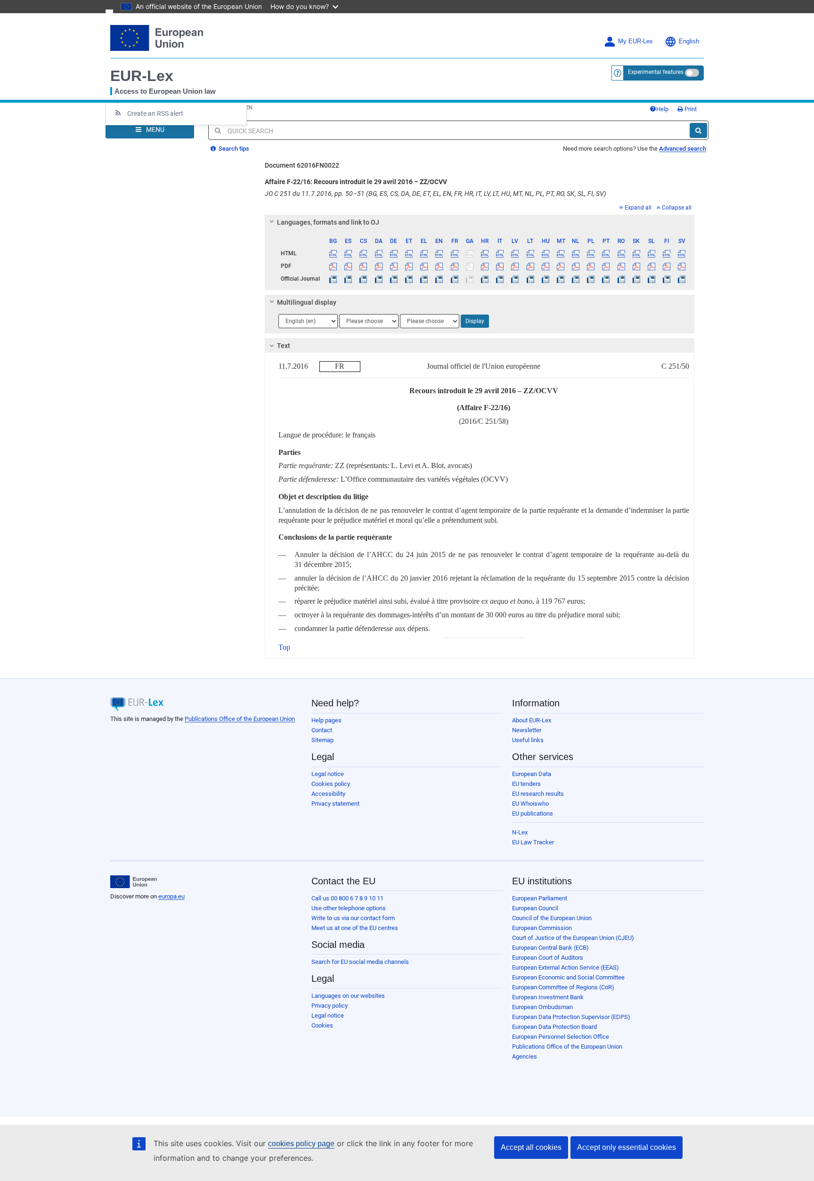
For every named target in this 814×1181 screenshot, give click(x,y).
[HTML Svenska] (682, 253)
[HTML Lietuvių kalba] (530, 253)
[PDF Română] (621, 266)
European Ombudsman (542, 1007)
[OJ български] (333, 279)
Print (690, 109)
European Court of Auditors (547, 957)
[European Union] (133, 882)
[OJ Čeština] (363, 279)
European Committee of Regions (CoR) (563, 987)
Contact (321, 730)
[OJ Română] (621, 279)
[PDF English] (439, 266)
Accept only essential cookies (626, 1147)
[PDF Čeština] (363, 266)
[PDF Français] (454, 266)
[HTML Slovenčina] (636, 253)
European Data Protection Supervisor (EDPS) (571, 1016)
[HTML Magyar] (545, 253)
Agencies (524, 1056)
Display (474, 321)
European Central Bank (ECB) (550, 947)
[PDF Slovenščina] (651, 266)
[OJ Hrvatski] (484, 279)
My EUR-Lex (635, 41)
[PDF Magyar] (545, 266)
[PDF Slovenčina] (636, 266)
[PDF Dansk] (378, 266)
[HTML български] (333, 253)
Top (284, 647)
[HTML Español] (348, 253)
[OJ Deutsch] (393, 279)
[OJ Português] (606, 279)
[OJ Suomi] (666, 279)
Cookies (322, 1025)
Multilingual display (306, 302)
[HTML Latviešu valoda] (515, 253)
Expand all (638, 207)
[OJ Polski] (591, 279)
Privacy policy (329, 1005)
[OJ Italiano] (500, 279)
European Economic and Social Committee (568, 977)
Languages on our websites (348, 995)
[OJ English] (439, 279)
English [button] (689, 41)
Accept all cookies (531, 1147)
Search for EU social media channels (360, 961)
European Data (531, 773)
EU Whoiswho (530, 803)
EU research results (538, 793)
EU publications (532, 813)
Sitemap (322, 740)
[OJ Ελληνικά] (424, 279)
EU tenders (526, 783)
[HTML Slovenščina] (651, 253)
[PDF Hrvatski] (484, 266)
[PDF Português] (606, 266)
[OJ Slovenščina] (651, 279)
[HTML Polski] (591, 253)
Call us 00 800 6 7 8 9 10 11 (347, 898)
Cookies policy (330, 783)
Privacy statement (335, 803)
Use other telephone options (348, 908)
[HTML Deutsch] (393, 253)
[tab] (479, 222)
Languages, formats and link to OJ (328, 222)
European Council (535, 908)
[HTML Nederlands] (576, 253)
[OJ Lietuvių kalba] (530, 279)
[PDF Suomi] (666, 266)
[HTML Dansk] (378, 253)
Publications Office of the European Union (240, 718)
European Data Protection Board (554, 1026)
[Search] (698, 130)
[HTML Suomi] (666, 253)
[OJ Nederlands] (576, 279)
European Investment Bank (548, 997)
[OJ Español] (348, 279)
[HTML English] (439, 253)
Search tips (233, 148)
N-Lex (520, 832)
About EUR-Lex (531, 720)
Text (283, 345)
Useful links (528, 740)
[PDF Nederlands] (576, 266)
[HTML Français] (454, 253)
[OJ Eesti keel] (408, 279)
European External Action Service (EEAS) (565, 967)
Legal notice (327, 773)
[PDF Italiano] (500, 266)
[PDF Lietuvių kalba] (530, 266)
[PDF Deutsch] (393, 266)
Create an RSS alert (155, 113)
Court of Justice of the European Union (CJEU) (573, 937)
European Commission (542, 927)
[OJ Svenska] (682, 279)
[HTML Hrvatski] (484, 253)
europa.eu (171, 896)
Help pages (326, 720)
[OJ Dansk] (378, 279)
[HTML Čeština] (363, 253)
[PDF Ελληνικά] (424, 266)
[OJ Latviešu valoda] (515, 279)
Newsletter (526, 730)
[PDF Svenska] (682, 266)
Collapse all (677, 207)
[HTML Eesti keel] (408, 253)
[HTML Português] (606, 253)
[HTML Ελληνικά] (424, 253)
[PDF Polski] (591, 266)
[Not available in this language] (469, 253)
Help (662, 109)
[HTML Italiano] (500, 253)
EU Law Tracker (533, 842)
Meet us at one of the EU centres (354, 927)
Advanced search (682, 148)
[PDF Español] (348, 266)
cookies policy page (301, 1144)
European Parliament (539, 898)
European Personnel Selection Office (560, 1036)
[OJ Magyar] (545, 279)
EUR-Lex (141, 75)
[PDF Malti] (560, 266)
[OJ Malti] (560, 279)
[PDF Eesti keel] (408, 266)
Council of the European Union (552, 918)
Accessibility (328, 793)
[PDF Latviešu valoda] (515, 266)
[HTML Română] (621, 253)
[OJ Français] (454, 279)
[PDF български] (333, 266)
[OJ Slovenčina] (636, 279)
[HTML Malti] (560, 253)
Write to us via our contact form (353, 918)
